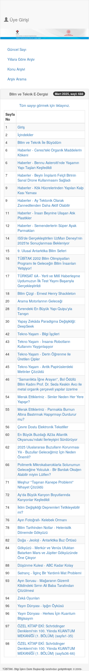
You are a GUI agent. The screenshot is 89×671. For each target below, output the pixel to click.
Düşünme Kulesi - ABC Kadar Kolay (45, 565)
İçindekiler (25, 134)
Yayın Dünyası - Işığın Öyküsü (41, 605)
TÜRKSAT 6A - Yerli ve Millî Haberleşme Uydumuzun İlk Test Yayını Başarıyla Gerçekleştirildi (49, 280)
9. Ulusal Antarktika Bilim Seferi (42, 250)
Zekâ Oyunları (29, 598)
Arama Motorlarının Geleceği (40, 300)
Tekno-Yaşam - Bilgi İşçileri (38, 333)
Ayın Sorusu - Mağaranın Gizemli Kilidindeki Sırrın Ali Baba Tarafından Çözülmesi (46, 585)
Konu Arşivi (16, 69)
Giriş (21, 127)
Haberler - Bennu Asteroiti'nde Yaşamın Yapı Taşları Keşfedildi (48, 165)
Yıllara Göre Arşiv (21, 59)
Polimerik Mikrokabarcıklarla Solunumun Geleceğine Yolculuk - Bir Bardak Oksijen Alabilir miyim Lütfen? (49, 469)
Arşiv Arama (16, 78)
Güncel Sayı (16, 49)
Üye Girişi (18, 19)
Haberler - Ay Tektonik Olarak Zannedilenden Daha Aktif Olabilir (44, 203)
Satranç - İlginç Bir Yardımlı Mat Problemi (49, 572)
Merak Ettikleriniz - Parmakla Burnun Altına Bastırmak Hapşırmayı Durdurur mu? (47, 414)
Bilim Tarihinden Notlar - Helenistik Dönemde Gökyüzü (44, 530)
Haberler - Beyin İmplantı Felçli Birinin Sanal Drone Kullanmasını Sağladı (47, 178)
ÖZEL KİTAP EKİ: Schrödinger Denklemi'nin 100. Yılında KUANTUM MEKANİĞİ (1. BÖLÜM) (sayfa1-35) (46, 630)
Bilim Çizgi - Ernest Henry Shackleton (47, 293)
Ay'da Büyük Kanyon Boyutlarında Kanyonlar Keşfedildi (44, 497)
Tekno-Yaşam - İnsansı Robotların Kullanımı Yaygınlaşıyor (44, 344)
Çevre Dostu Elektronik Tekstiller (43, 426)
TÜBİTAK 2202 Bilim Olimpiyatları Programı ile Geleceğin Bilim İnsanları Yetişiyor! (47, 263)
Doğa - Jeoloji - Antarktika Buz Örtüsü (47, 540)
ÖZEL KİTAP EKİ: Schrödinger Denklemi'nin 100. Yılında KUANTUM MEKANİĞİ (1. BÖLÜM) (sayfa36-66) (46, 648)
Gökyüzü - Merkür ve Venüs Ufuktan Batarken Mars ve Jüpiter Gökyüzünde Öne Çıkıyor (48, 552)
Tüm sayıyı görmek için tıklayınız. (44, 105)
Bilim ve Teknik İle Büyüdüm (39, 142)
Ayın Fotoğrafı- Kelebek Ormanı (42, 519)
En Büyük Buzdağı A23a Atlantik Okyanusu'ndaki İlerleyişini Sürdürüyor (47, 437)
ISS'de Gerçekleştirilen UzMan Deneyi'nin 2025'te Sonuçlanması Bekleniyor (50, 240)
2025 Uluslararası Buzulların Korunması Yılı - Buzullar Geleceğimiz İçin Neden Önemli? (48, 452)
